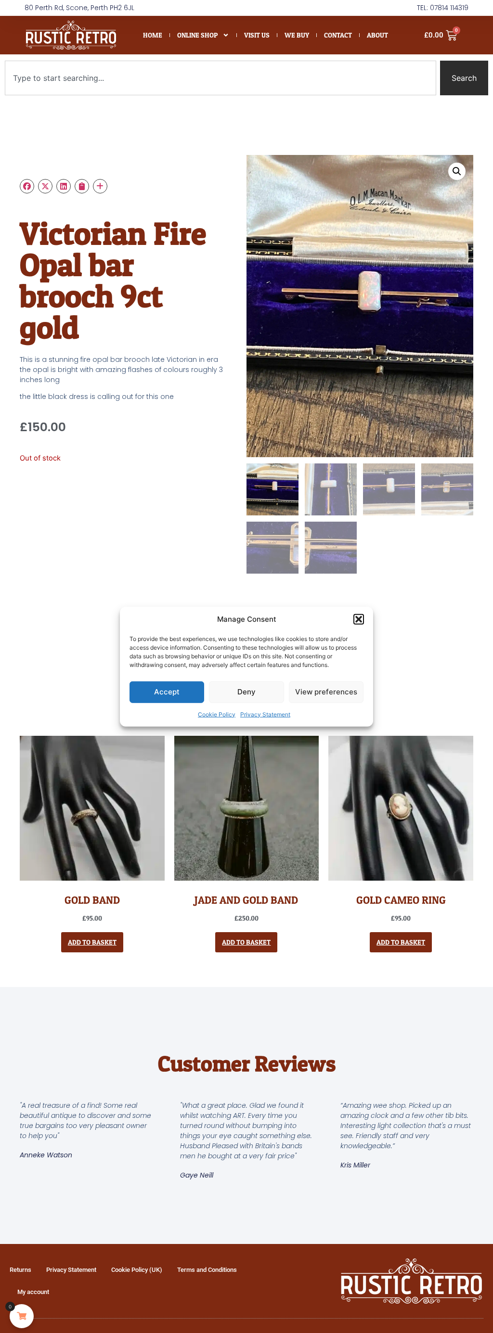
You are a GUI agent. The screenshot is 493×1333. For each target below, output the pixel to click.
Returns (20, 1269)
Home (152, 35)
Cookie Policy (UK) (136, 1269)
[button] (358, 619)
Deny (246, 691)
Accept (167, 691)
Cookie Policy (216, 714)
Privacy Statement (265, 714)
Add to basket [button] (92, 942)
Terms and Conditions (207, 1269)
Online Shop (197, 35)
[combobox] (220, 78)
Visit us (257, 35)
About (377, 35)
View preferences (326, 691)
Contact (338, 35)
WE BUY (297, 35)
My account (33, 1291)
